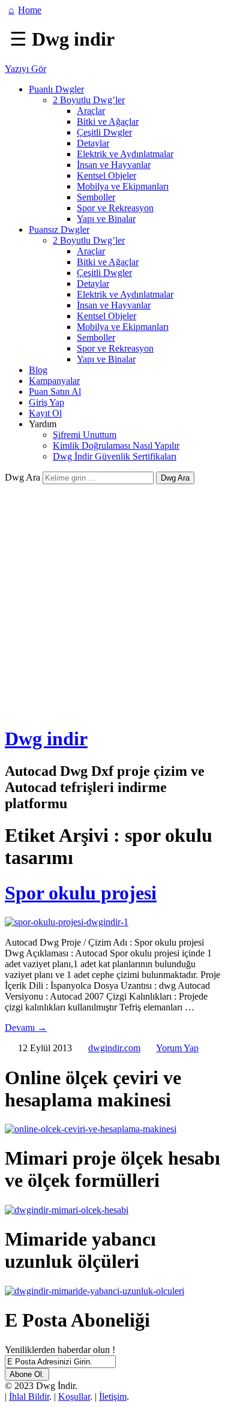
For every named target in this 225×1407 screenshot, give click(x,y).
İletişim (113, 1396)
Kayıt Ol (45, 413)
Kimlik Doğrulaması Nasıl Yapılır (116, 445)
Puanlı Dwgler (56, 89)
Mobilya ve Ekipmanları (123, 186)
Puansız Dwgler (59, 229)
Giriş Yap (46, 402)
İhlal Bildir (29, 1396)
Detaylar (93, 143)
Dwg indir (46, 738)
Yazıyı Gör (25, 69)
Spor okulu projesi (81, 893)
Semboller (96, 197)
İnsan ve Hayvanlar (114, 165)
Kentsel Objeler (106, 175)
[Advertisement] (112, 602)
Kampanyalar (54, 381)
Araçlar (91, 111)
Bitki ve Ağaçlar (108, 121)
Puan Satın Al (55, 391)
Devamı (26, 1027)
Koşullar (74, 1396)
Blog (38, 370)
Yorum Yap (177, 1048)
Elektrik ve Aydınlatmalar (125, 154)
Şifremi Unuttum (84, 435)
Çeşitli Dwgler (104, 132)
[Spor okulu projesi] (66, 922)
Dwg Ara (22, 477)
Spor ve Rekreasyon (115, 208)
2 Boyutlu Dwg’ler (89, 100)
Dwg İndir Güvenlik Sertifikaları (114, 456)
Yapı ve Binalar (106, 219)
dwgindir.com (114, 1048)
